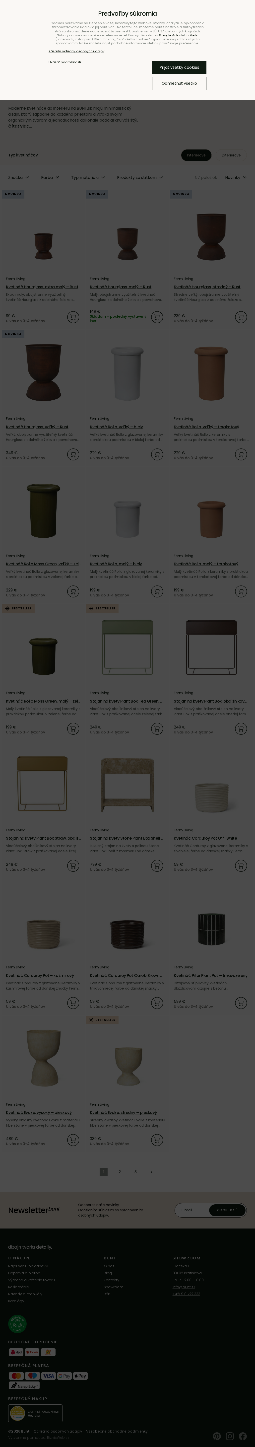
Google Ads (168, 35)
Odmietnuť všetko (179, 83)
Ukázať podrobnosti (65, 62)
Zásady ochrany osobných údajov (76, 51)
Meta (194, 35)
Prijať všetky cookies (179, 67)
